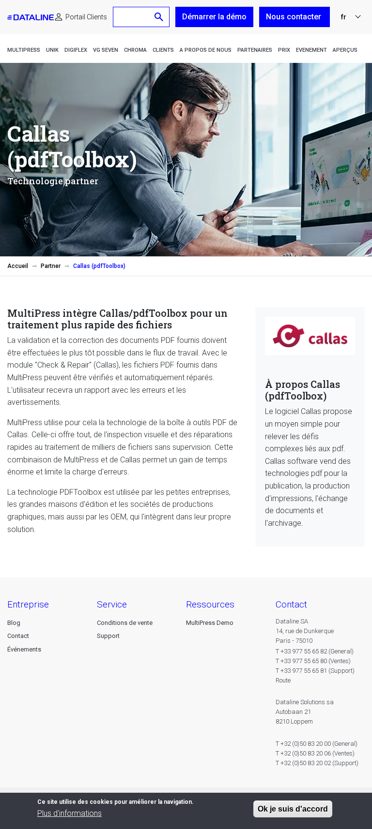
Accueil (17, 266)
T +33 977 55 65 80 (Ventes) (313, 661)
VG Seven (105, 50)
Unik (52, 50)
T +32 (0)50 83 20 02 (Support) (317, 763)
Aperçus (345, 50)
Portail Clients (86, 17)
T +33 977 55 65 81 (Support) (315, 670)
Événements (24, 649)
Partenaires (254, 50)
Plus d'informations (69, 813)
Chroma (135, 50)
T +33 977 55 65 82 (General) (315, 651)
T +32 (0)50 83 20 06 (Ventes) (315, 753)
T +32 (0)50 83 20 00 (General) (316, 743)
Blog (13, 622)
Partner (51, 266)
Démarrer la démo (214, 16)
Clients (163, 50)
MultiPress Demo (209, 622)
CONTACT (291, 604)
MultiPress (23, 50)
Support (108, 635)
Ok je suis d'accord (293, 809)
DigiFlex (75, 50)
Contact (18, 635)
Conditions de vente (125, 622)
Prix (284, 50)
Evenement (311, 50)
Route (283, 680)
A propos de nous (206, 50)
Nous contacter (294, 16)
